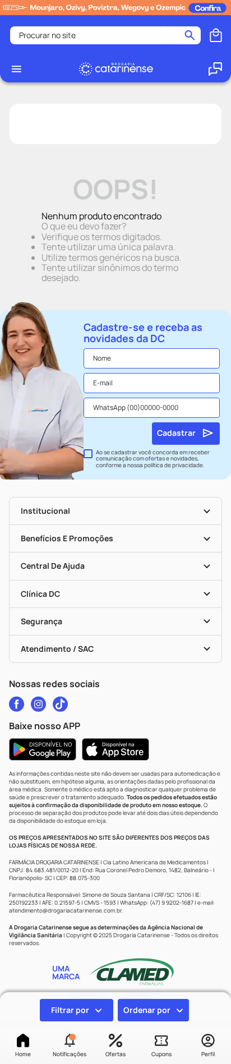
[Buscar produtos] (189, 35)
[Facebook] (16, 704)
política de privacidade (173, 465)
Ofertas (115, 1054)
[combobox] (105, 35)
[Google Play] (42, 749)
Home (23, 1054)
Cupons (161, 1054)
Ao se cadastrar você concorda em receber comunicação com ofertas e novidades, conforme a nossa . (153, 459)
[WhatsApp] (215, 69)
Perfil (208, 1054)
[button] (69, 1046)
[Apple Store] (115, 749)
